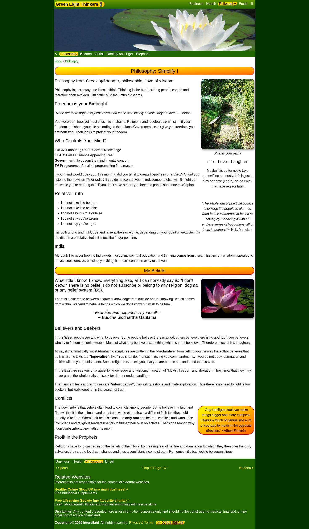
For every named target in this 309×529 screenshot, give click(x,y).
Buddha (86, 54)
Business (196, 3)
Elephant (142, 54)
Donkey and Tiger (120, 54)
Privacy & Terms (141, 522)
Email (243, 3)
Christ (99, 54)
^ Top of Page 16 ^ (154, 468)
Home (58, 61)
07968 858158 (173, 522)
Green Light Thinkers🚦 (79, 4)
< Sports (61, 468)
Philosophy (227, 3)
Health (211, 3)
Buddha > (246, 468)
